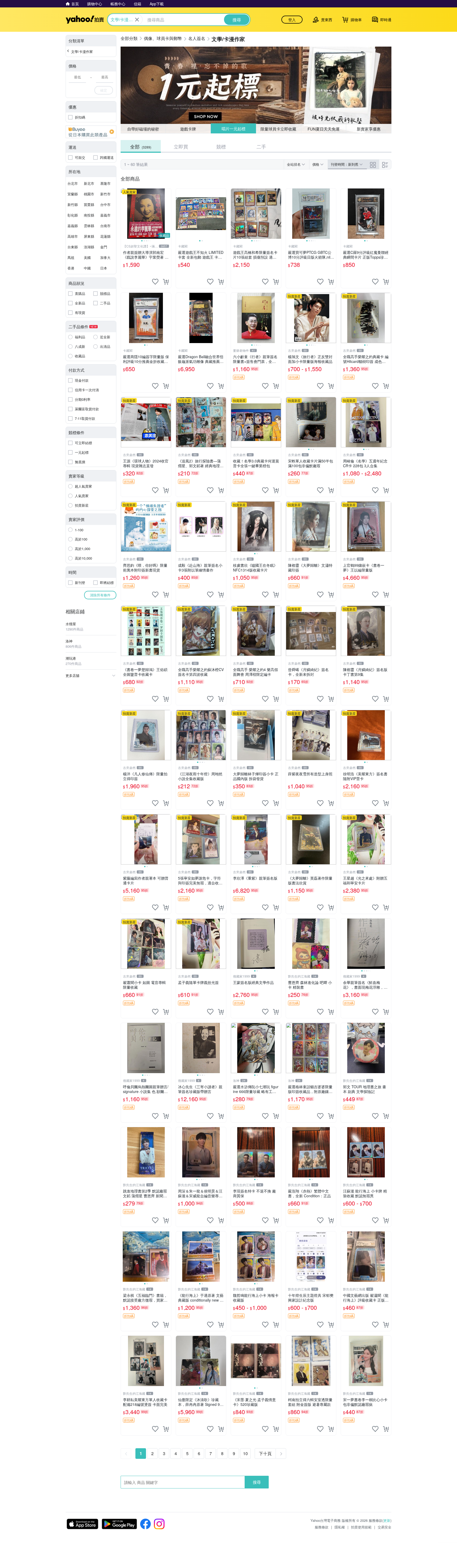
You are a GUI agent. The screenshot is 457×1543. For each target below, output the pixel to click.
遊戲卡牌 (188, 129)
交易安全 (384, 1526)
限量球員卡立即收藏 (278, 128)
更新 (386, 1520)
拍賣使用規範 (361, 1526)
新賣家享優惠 (369, 129)
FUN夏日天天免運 (324, 129)
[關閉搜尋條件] (137, 19)
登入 (292, 19)
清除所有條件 (100, 594)
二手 (261, 146)
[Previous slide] (124, 213)
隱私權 (340, 1526)
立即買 (181, 146)
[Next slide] (167, 213)
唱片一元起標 (233, 129)
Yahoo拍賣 (85, 19)
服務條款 (321, 1526)
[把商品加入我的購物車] (166, 281)
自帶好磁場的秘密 (143, 129)
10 (245, 1453)
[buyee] (91, 131)
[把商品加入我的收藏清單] (155, 281)
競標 (221, 146)
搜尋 (257, 1482)
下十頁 (265, 1453)
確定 (103, 90)
